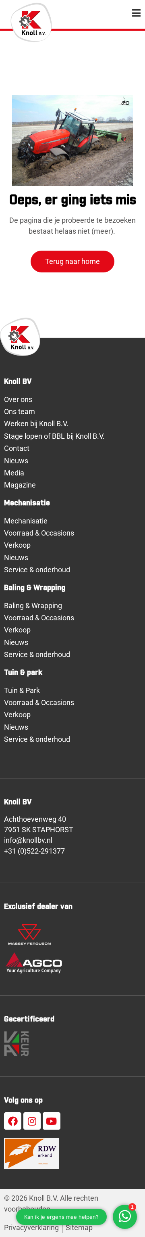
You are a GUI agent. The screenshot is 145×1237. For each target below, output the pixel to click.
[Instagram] (32, 1121)
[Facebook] (12, 1121)
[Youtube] (51, 1121)
